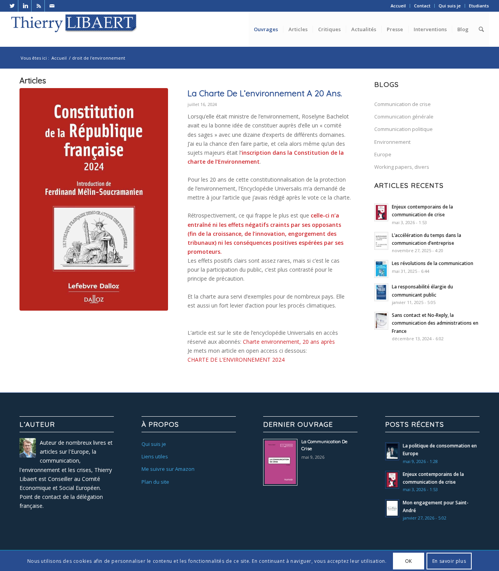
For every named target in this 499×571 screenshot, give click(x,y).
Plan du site (155, 481)
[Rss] (38, 6)
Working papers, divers (401, 166)
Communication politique (403, 129)
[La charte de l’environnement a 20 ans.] (93, 199)
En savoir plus (449, 560)
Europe (382, 154)
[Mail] (52, 6)
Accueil (398, 6)
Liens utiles (155, 456)
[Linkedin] (25, 6)
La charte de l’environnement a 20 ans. (265, 93)
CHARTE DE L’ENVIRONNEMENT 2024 (236, 359)
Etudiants (479, 6)
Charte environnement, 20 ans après (289, 341)
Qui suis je (450, 6)
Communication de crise (402, 104)
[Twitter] (12, 6)
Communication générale (404, 116)
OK (408, 560)
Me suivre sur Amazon (168, 468)
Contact (422, 6)
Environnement (392, 141)
